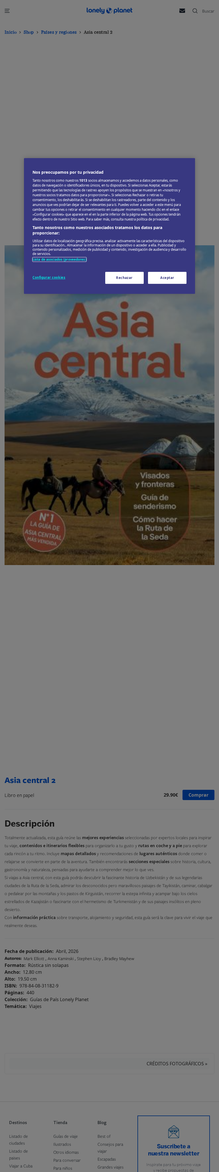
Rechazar (124, 278)
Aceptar (167, 278)
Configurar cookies (49, 277)
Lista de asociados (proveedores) (59, 259)
